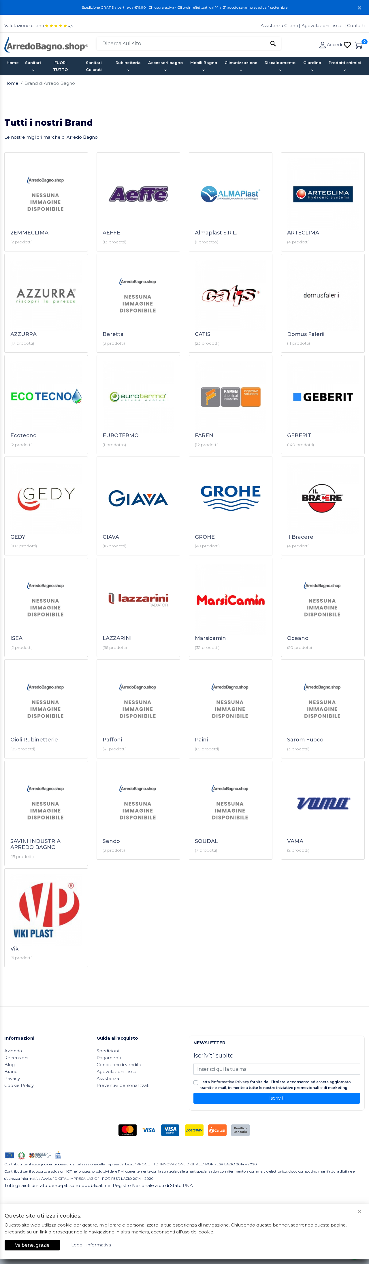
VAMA (295, 841)
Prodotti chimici (345, 62)
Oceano (297, 638)
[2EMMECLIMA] (46, 193)
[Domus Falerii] (323, 295)
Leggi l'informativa (91, 1245)
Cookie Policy (19, 1085)
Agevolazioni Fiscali (322, 25)
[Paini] (230, 700)
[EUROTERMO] (138, 396)
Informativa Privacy (231, 1082)
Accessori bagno (165, 62)
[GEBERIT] (323, 396)
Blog (9, 1064)
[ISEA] (46, 599)
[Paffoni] (138, 700)
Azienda (13, 1050)
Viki (15, 949)
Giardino (312, 62)
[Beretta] (138, 295)
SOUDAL (206, 841)
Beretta (113, 334)
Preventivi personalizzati (123, 1085)
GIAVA (111, 537)
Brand (11, 1071)
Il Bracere (300, 537)
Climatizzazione (241, 62)
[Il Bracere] (323, 498)
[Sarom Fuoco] (323, 700)
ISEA (16, 638)
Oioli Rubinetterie (34, 740)
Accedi (335, 44)
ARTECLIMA (303, 233)
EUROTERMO (121, 435)
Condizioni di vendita (119, 1064)
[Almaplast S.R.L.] (230, 193)
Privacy (12, 1078)
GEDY (17, 537)
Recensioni (16, 1057)
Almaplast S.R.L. (216, 233)
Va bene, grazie (32, 1245)
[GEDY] (46, 498)
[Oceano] (323, 599)
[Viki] (46, 909)
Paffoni (112, 740)
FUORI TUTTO (60, 66)
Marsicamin (210, 638)
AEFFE (111, 233)
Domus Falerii (305, 334)
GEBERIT (299, 435)
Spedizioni (108, 1050)
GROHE (205, 537)
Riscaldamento (280, 62)
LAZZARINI (117, 638)
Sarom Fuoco (305, 740)
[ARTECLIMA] (323, 193)
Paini (201, 740)
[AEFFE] (138, 193)
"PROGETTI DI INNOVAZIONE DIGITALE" (169, 1164)
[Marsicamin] (230, 599)
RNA (188, 1185)
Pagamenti (109, 1057)
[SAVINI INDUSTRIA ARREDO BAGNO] (46, 802)
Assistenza (108, 1078)
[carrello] (359, 44)
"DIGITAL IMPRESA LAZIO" (76, 1178)
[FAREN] (230, 396)
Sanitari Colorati (94, 66)
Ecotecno (23, 435)
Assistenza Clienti (280, 25)
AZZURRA (23, 334)
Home (13, 62)
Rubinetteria (128, 62)
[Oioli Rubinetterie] (46, 700)
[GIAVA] (138, 498)
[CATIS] (230, 295)
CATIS (202, 334)
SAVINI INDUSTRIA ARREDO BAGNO (35, 844)
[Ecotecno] (46, 396)
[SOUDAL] (230, 802)
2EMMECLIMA (29, 233)
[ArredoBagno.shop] (46, 44)
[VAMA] (323, 802)
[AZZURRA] (46, 295)
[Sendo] (138, 802)
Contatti (356, 25)
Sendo (111, 841)
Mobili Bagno (203, 62)
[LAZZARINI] (138, 599)
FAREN (204, 435)
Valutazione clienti (24, 25)
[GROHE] (230, 498)
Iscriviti (277, 1098)
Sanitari (33, 62)
